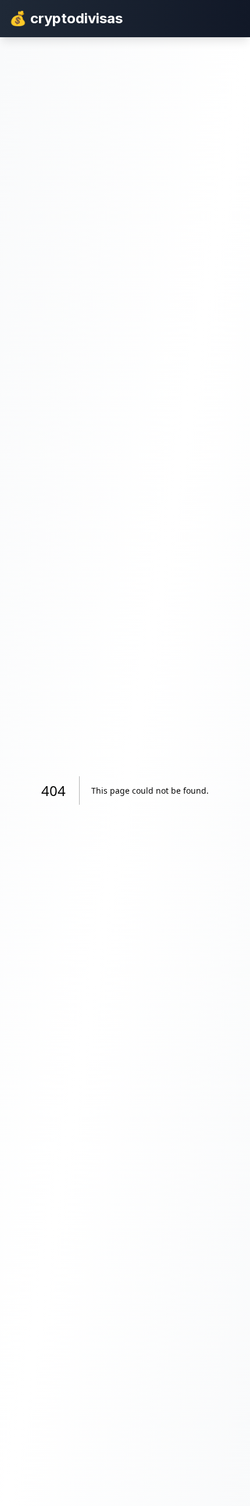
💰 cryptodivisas (66, 18)
